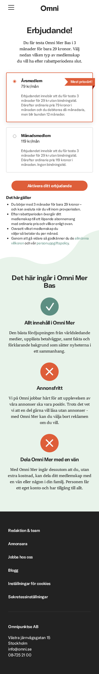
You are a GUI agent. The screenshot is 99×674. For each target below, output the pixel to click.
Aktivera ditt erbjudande (49, 185)
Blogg (13, 570)
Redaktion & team (24, 530)
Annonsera (17, 543)
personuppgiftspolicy (53, 243)
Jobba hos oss (20, 556)
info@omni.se (19, 649)
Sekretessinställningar (28, 596)
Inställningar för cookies (29, 583)
